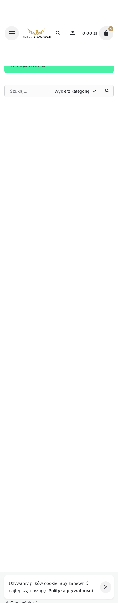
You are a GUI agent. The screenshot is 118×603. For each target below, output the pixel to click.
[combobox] (76, 91)
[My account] (72, 33)
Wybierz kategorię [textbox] (71, 91)
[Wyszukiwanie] (107, 91)
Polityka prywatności (70, 590)
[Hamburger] (12, 33)
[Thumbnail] (36, 33)
